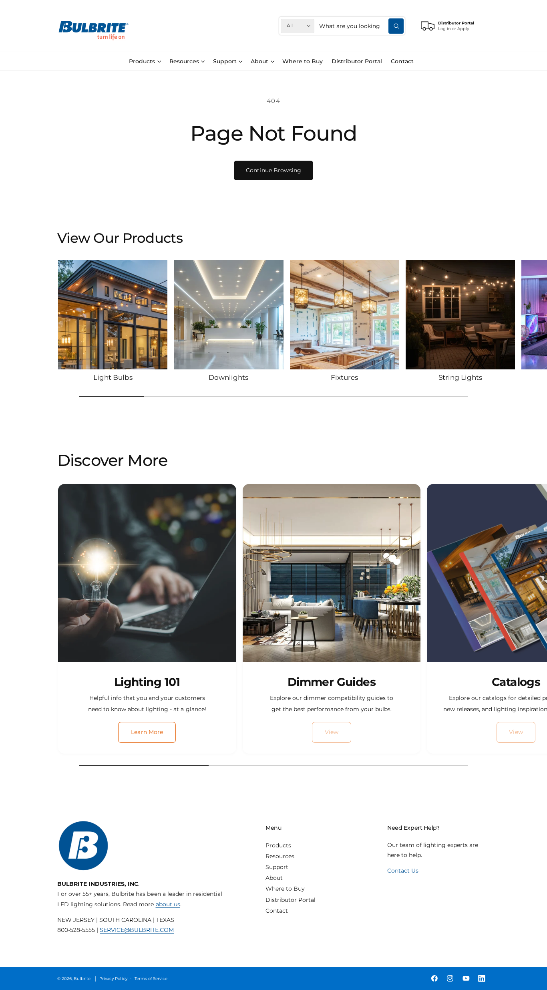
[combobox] (361, 25)
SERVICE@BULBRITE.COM (137, 930)
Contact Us (402, 870)
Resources (184, 61)
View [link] (332, 732)
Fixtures (344, 377)
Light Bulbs (113, 377)
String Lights (460, 377)
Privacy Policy (113, 978)
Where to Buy (285, 888)
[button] (145, 61)
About (259, 61)
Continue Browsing (273, 170)
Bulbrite (82, 978)
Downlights (228, 377)
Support (225, 61)
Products (142, 61)
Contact (276, 910)
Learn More (147, 732)
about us (168, 904)
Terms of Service (151, 978)
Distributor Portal (290, 900)
